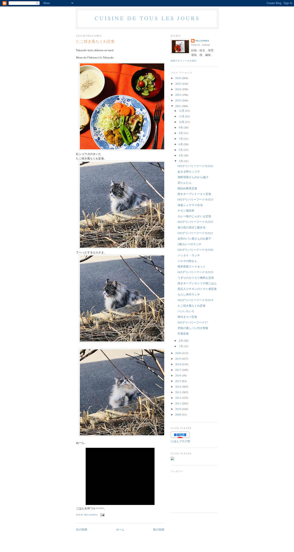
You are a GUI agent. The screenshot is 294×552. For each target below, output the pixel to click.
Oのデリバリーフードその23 (195, 199)
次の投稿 (81, 529)
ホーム (120, 529)
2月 (181, 341)
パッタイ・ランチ (189, 255)
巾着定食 (183, 333)
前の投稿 (158, 529)
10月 (182, 122)
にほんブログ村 (180, 441)
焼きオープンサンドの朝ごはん (197, 283)
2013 (178, 392)
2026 (178, 78)
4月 (181, 155)
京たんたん (185, 183)
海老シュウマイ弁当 (190, 205)
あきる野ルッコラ (189, 171)
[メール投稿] (102, 515)
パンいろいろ (186, 311)
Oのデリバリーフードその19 (195, 272)
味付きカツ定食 (187, 317)
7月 (181, 139)
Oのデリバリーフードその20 (195, 250)
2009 (178, 414)
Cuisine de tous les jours (147, 18)
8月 (181, 133)
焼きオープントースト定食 (194, 194)
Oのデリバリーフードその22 (195, 222)
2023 (178, 95)
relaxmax (202, 41)
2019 (178, 359)
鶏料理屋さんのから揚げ (193, 177)
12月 (182, 111)
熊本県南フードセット (192, 266)
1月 (181, 346)
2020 (178, 353)
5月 (181, 150)
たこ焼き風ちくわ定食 (192, 305)
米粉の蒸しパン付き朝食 (193, 328)
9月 (181, 127)
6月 (181, 144)
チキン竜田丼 (186, 211)
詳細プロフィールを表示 (184, 61)
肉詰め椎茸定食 (187, 188)
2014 (178, 386)
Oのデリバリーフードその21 (195, 233)
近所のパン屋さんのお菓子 (194, 238)
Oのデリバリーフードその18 (195, 300)
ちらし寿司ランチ (189, 294)
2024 (178, 89)
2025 (178, 84)
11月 (182, 116)
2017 (178, 370)
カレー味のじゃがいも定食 (194, 216)
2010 (178, 409)
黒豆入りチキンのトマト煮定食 (197, 289)
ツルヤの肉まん (187, 261)
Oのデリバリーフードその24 (195, 166)
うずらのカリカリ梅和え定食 (196, 278)
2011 (178, 403)
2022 (178, 100)
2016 (178, 375)
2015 (178, 381)
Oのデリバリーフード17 (193, 322)
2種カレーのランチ (189, 244)
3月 (181, 161)
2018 (178, 364)
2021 (178, 106)
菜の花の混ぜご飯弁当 (192, 227)
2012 (178, 398)
